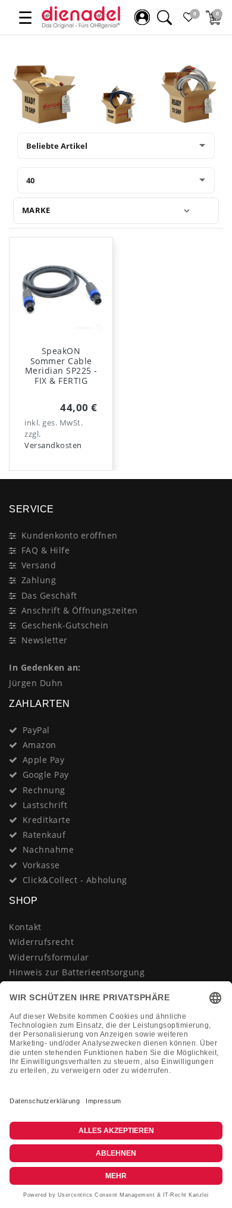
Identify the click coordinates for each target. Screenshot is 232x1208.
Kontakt (25, 926)
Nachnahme (48, 849)
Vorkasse (41, 865)
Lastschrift (45, 804)
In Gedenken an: (45, 667)
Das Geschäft (49, 595)
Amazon (40, 744)
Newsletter (44, 640)
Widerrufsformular (49, 957)
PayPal (36, 730)
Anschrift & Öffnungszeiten (79, 610)
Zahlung (39, 580)
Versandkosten (53, 445)
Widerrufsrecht (41, 941)
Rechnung (44, 790)
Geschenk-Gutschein (65, 625)
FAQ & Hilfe (45, 550)
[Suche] (164, 17)
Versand (39, 565)
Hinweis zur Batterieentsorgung (77, 972)
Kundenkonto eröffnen (69, 535)
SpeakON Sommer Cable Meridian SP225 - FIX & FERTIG (61, 365)
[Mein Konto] (142, 17)
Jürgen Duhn (36, 683)
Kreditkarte (47, 819)
